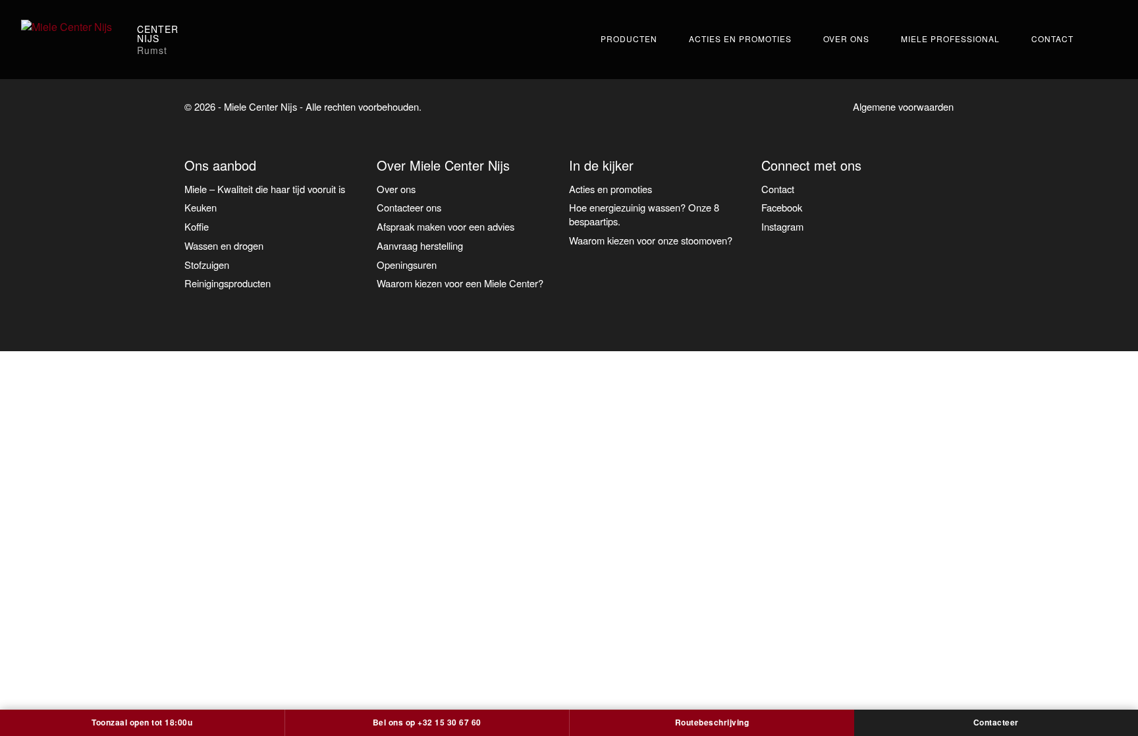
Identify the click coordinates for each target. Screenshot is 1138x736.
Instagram (782, 226)
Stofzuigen (206, 264)
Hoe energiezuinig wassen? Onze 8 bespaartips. (644, 214)
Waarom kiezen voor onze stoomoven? (650, 240)
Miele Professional (950, 38)
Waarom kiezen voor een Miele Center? (460, 283)
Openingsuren (407, 264)
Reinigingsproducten (227, 283)
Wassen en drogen (223, 245)
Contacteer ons (409, 207)
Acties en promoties (740, 38)
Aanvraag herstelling (420, 245)
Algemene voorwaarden (903, 106)
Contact (1052, 38)
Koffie (196, 226)
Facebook (781, 207)
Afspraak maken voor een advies (445, 226)
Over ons (846, 38)
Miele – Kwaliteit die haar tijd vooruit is (264, 189)
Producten (629, 38)
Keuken (200, 207)
